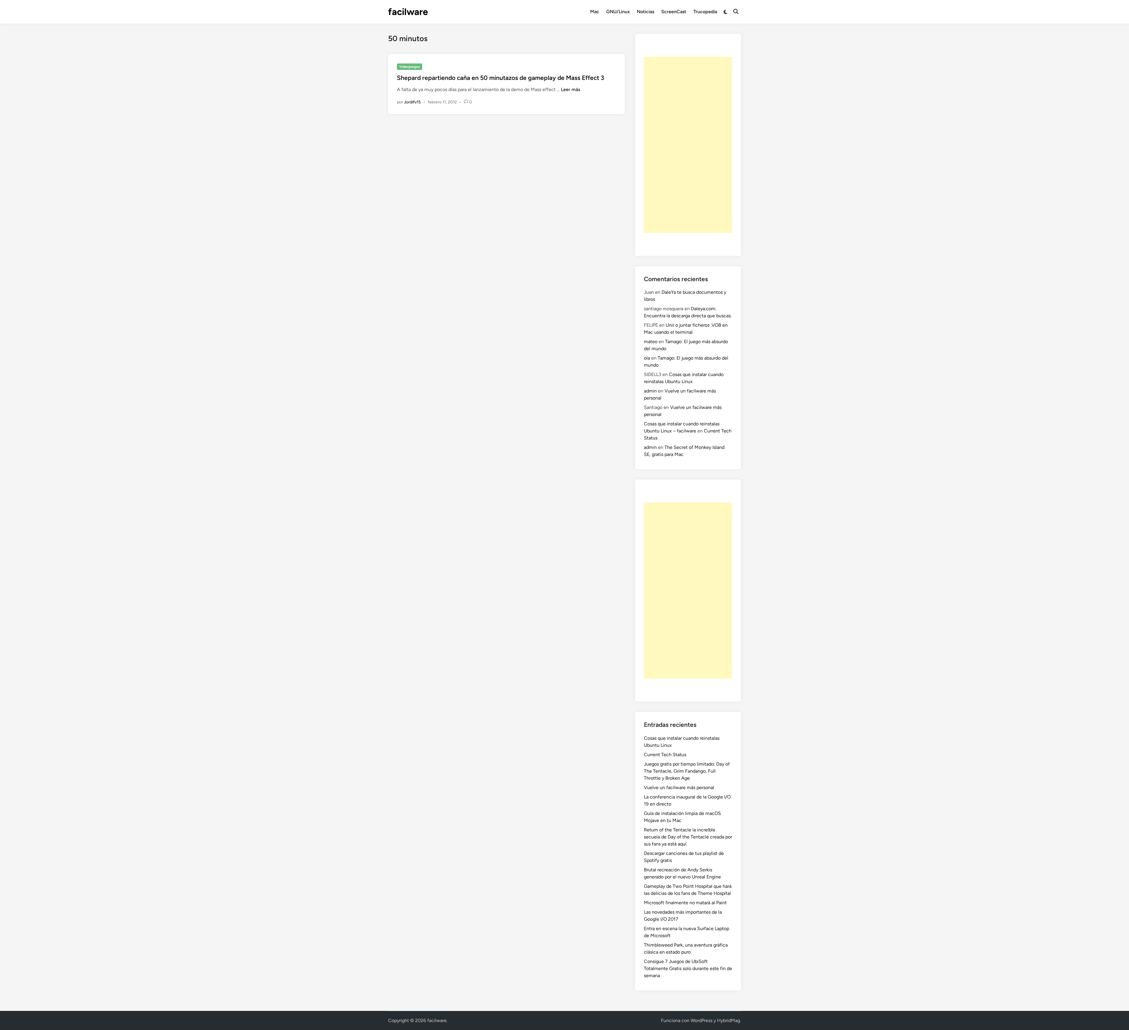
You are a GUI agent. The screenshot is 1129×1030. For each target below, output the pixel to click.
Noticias (645, 11)
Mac (594, 11)
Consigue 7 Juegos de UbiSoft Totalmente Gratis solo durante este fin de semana (688, 968)
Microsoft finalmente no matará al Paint (685, 902)
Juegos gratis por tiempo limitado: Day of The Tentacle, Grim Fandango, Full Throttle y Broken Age (687, 771)
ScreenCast (673, 11)
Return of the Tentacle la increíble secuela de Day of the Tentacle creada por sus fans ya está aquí (688, 837)
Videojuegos (409, 67)
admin (650, 391)
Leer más (570, 89)
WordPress (701, 1020)
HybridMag (728, 1020)
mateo (650, 341)
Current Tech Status (665, 754)
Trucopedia (705, 11)
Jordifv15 (412, 102)
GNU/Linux (618, 11)
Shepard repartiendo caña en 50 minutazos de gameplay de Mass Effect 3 (500, 77)
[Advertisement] (688, 145)
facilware (408, 11)
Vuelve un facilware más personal (679, 787)
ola (647, 358)
